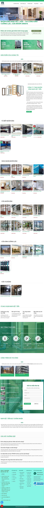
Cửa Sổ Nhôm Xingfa (36, 231)
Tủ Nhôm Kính (29, 3)
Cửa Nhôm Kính (16, 3)
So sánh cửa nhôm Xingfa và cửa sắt (12, 387)
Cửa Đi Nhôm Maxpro (36, 215)
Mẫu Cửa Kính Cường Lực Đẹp (6, 74)
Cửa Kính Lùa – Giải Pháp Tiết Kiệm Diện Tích (27, 256)
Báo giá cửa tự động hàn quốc (16, 296)
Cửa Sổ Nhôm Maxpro (38, 74)
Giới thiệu (14, 472)
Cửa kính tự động (36, 255)
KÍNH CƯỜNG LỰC (6, 46)
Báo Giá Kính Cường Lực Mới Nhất (4, 272)
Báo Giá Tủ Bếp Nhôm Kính (37, 135)
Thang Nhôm (36, 3)
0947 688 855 (4, 493)
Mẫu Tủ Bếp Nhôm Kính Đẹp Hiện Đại (4, 151)
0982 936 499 (4, 495)
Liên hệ (14, 481)
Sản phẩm (14, 474)
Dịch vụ (14, 476)
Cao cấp (27, 46)
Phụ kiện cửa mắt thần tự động (5, 296)
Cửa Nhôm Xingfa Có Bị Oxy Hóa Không (13, 397)
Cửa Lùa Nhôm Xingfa (25, 231)
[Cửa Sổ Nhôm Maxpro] (38, 68)
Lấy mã (3, 474)
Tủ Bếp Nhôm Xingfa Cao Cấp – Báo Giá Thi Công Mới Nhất (27, 136)
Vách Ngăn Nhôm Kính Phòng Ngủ (16, 74)
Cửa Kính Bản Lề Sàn (25, 175)
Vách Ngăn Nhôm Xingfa (4, 231)
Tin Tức (41, 3)
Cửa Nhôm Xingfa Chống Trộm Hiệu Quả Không (13, 403)
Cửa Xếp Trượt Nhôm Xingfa (15, 231)
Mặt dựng (21, 478)
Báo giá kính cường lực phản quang (37, 176)
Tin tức (14, 479)
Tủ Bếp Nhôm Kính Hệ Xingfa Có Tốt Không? (12, 393)
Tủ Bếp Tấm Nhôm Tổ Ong (4, 135)
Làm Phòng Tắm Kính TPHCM (16, 191)
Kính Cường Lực (23, 3)
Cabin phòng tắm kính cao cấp (27, 191)
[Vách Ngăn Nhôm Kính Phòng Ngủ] (17, 68)
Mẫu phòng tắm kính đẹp (37, 191)
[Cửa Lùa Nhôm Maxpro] (27, 68)
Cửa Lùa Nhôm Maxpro (27, 74)
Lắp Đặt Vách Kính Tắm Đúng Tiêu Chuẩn (5, 192)
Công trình (14, 477)
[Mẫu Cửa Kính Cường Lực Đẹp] (6, 68)
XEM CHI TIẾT (18, 383)
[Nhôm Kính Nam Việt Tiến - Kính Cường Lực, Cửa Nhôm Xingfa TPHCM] (6, 3)
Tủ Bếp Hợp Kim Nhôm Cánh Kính (15, 136)
